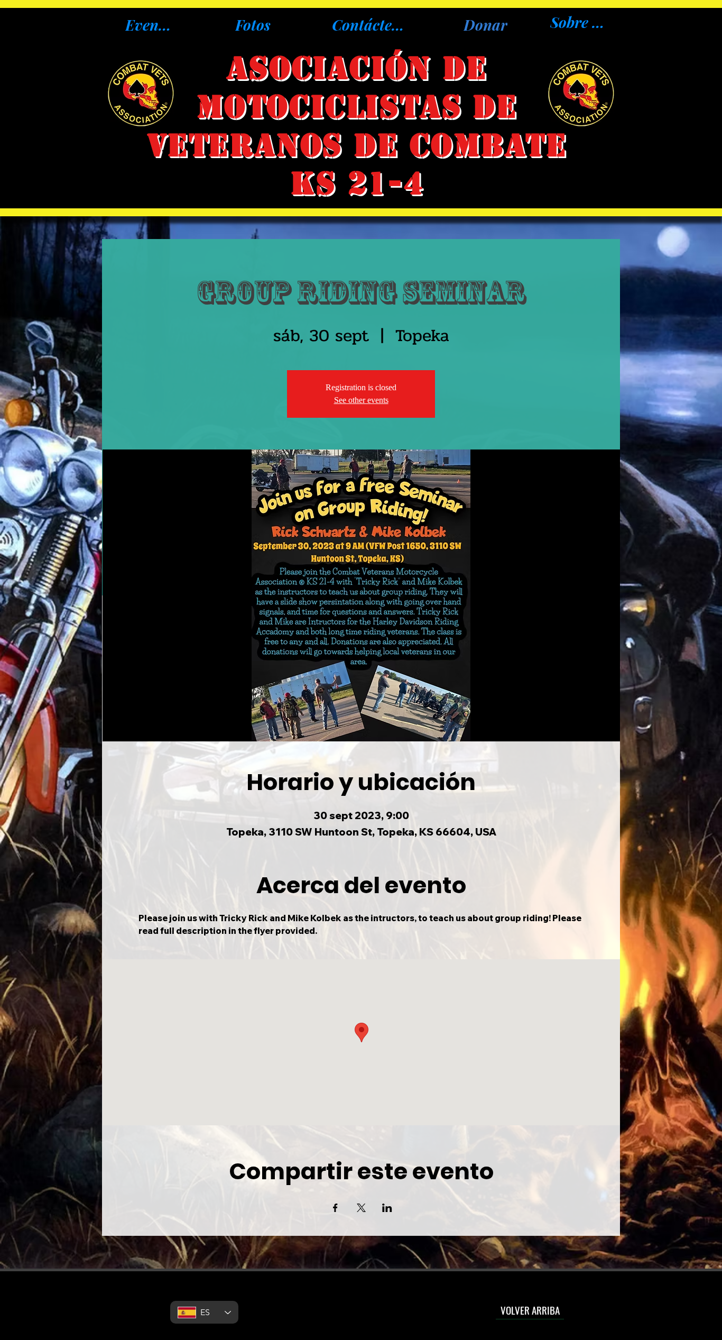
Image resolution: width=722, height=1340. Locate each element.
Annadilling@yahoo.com (360, 1304)
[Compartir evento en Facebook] (335, 1208)
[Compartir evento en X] (361, 1208)
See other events (361, 400)
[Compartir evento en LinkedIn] (387, 1208)
